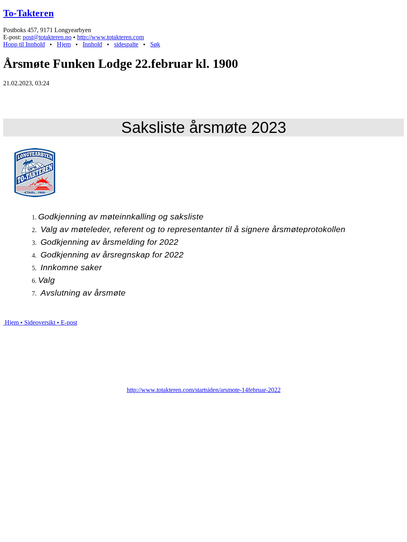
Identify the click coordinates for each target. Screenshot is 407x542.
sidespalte (126, 44)
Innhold (92, 44)
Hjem (64, 44)
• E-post (66, 322)
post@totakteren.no (47, 37)
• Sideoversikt (37, 322)
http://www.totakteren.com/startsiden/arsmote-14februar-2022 (204, 389)
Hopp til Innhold (24, 44)
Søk (155, 44)
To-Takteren (28, 13)
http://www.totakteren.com (110, 37)
